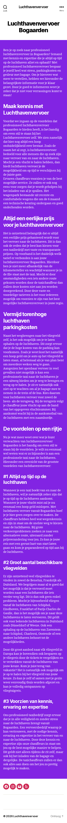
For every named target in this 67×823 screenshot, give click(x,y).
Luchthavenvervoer (33, 7)
